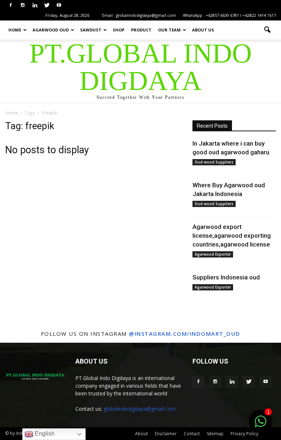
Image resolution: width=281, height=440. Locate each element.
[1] (260, 425)
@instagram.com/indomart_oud (184, 333)
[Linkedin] (34, 5)
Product (141, 30)
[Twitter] (46, 5)
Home (14, 30)
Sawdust (90, 30)
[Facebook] (10, 5)
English (44, 433)
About (141, 433)
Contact (192, 433)
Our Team (169, 30)
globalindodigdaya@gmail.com (140, 408)
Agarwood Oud (51, 30)
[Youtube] (58, 5)
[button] (267, 30)
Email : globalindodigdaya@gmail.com (139, 15)
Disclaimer (166, 433)
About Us (203, 30)
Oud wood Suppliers (214, 162)
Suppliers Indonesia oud (226, 277)
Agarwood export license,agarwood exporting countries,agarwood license (231, 235)
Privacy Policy (244, 433)
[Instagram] (22, 5)
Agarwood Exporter (213, 254)
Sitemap (215, 433)
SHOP (118, 30)
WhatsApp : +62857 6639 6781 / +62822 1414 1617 (229, 15)
